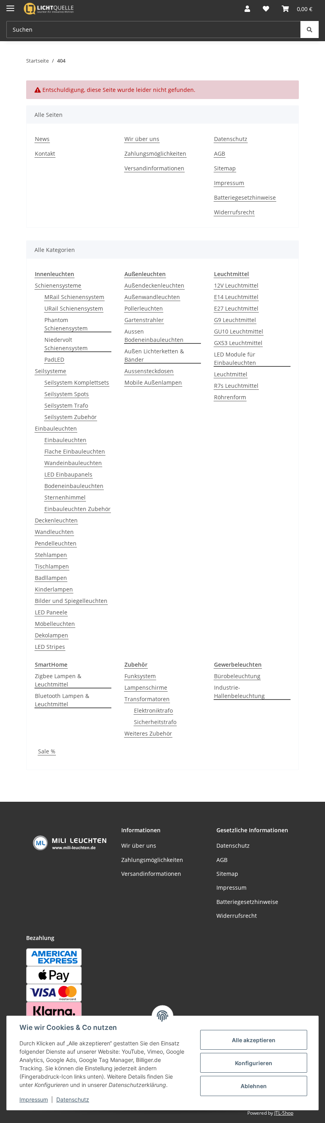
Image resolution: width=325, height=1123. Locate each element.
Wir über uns (141, 139)
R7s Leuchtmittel (236, 385)
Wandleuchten (54, 532)
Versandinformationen (154, 168)
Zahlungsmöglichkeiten (155, 153)
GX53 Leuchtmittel (238, 343)
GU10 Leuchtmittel (238, 331)
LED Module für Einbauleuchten (235, 358)
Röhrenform (230, 397)
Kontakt (45, 153)
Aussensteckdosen (149, 371)
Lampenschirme (145, 687)
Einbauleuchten (56, 428)
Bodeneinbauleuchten (73, 486)
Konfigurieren (253, 1063)
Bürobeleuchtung (237, 676)
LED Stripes (50, 646)
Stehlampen (51, 555)
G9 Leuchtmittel (235, 320)
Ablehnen (254, 1086)
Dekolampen (51, 635)
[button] (247, 9)
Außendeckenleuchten (154, 285)
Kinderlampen (54, 589)
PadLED (54, 359)
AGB (219, 153)
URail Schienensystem (73, 308)
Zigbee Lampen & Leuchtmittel (58, 680)
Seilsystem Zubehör (70, 417)
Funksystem (140, 676)
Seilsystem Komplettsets (76, 382)
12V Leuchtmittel (236, 285)
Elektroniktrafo (153, 710)
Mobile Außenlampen (153, 382)
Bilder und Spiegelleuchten (71, 600)
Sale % (46, 751)
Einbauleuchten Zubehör (77, 509)
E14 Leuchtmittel (236, 297)
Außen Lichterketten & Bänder (154, 355)
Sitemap (225, 168)
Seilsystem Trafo (66, 405)
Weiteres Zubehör (148, 733)
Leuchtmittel (230, 374)
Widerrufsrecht (234, 212)
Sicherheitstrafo (155, 722)
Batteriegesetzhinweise (245, 197)
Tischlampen (52, 566)
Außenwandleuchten (152, 297)
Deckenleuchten (56, 520)
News (42, 139)
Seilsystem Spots (66, 394)
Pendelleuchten (55, 543)
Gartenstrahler (144, 320)
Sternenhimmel (65, 497)
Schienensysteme (58, 285)
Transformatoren (147, 699)
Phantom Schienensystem (66, 324)
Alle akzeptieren (253, 1040)
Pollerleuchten (143, 308)
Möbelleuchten (55, 623)
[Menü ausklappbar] (10, 5)
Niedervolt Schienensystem (66, 344)
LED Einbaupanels (68, 474)
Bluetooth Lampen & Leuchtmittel (62, 700)
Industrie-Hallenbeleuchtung (239, 692)
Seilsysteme (50, 371)
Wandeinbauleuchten (73, 463)
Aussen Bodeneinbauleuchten (154, 335)
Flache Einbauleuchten (74, 451)
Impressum (33, 1099)
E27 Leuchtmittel (236, 308)
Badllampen (51, 578)
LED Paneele (51, 612)
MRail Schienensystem (74, 297)
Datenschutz (72, 1099)
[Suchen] (309, 29)
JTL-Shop (283, 1113)
